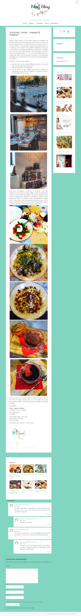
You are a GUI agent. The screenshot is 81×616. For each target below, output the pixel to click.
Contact (46, 23)
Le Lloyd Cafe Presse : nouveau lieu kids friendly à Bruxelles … (15, 476)
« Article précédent (10, 455)
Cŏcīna (27, 53)
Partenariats (54, 23)
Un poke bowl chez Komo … (40, 474)
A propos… (32, 23)
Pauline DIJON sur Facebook (21, 504)
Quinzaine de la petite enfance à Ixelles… (62, 102)
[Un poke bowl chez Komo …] (41, 468)
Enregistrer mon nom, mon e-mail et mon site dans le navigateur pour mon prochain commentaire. (24, 602)
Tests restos (22, 37)
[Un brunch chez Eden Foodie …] (28, 468)
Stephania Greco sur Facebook (21, 529)
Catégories (39, 23)
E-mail (7, 589)
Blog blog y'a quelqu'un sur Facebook (28, 519)
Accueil (25, 23)
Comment (7, 565)
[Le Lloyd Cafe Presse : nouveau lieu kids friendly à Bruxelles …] (15, 468)
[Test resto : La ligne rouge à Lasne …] (28, 484)
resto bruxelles (30, 37)
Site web (7, 594)
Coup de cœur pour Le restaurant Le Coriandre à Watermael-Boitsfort (14, 492)
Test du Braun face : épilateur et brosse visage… (63, 115)
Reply (47, 514)
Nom (7, 584)
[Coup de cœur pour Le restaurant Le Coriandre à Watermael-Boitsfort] (15, 484)
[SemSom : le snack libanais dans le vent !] (41, 484)
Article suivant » (47, 455)
